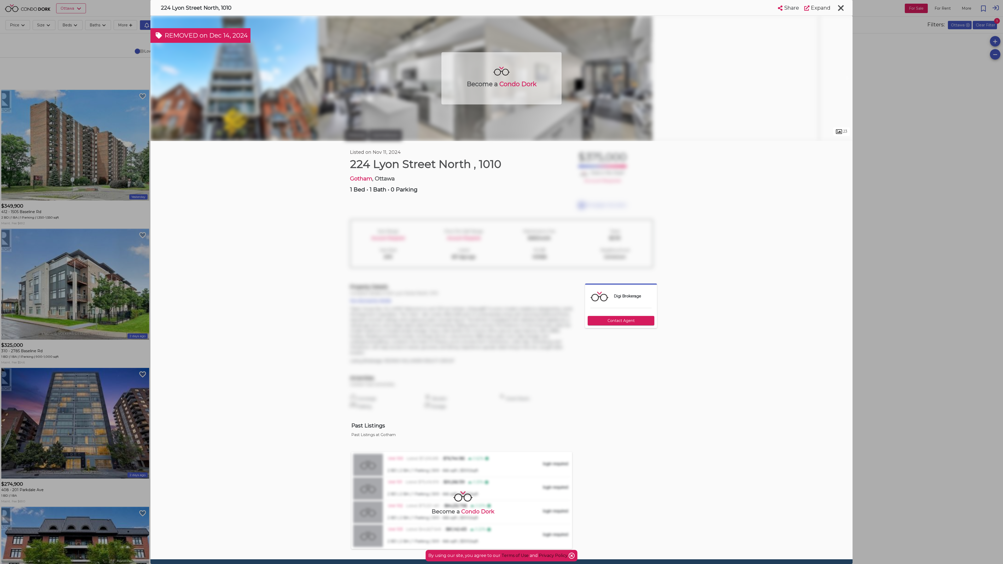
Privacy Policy (554, 555)
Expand (819, 8)
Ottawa (356, 135)
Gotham (361, 178)
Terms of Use (515, 555)
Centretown (385, 135)
